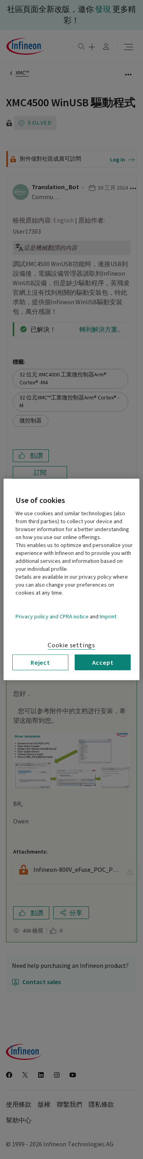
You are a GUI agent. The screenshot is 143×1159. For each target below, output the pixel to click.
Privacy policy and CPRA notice (52, 617)
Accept (103, 662)
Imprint (108, 617)
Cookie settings (71, 645)
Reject (40, 662)
